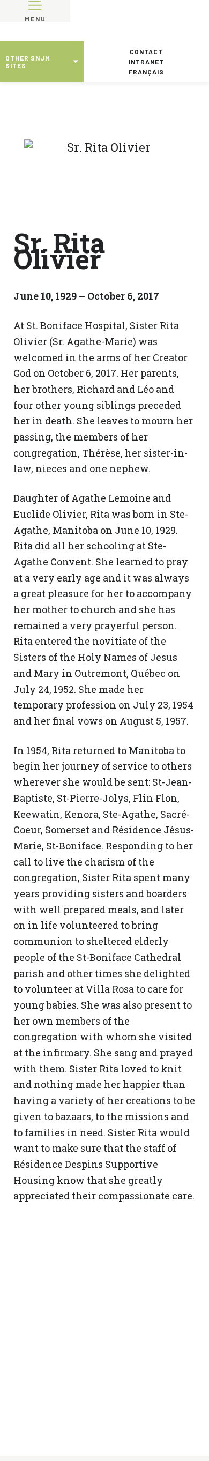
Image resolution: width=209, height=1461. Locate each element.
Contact (146, 51)
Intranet (146, 61)
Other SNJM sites (27, 61)
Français (146, 72)
